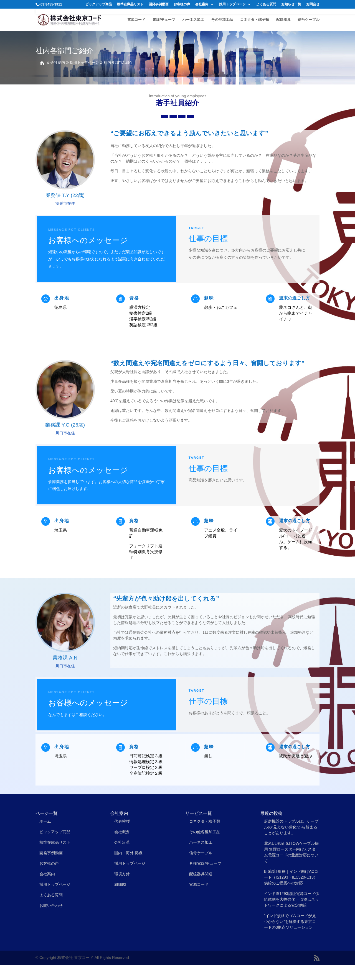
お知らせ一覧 (291, 4)
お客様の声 (182, 4)
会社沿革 (122, 842)
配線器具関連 (200, 874)
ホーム (45, 821)
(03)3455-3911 (50, 4)
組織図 (120, 884)
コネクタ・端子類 (254, 20)
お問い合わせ (51, 905)
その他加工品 (222, 20)
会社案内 (202, 4)
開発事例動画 (159, 4)
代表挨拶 (122, 821)
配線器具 (283, 20)
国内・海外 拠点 (128, 853)
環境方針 (122, 874)
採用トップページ (232, 4)
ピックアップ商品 (98, 4)
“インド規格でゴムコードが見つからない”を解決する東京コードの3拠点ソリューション (290, 921)
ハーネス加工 (193, 20)
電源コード (136, 20)
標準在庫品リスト (130, 4)
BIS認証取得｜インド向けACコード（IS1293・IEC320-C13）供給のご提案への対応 (291, 877)
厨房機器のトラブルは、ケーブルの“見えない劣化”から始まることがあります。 (291, 827)
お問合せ (313, 4)
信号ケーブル (309, 20)
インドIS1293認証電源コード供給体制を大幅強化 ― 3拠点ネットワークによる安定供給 (291, 899)
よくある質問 (266, 4)
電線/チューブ (164, 20)
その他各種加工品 (204, 832)
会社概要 (122, 832)
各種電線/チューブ (205, 863)
